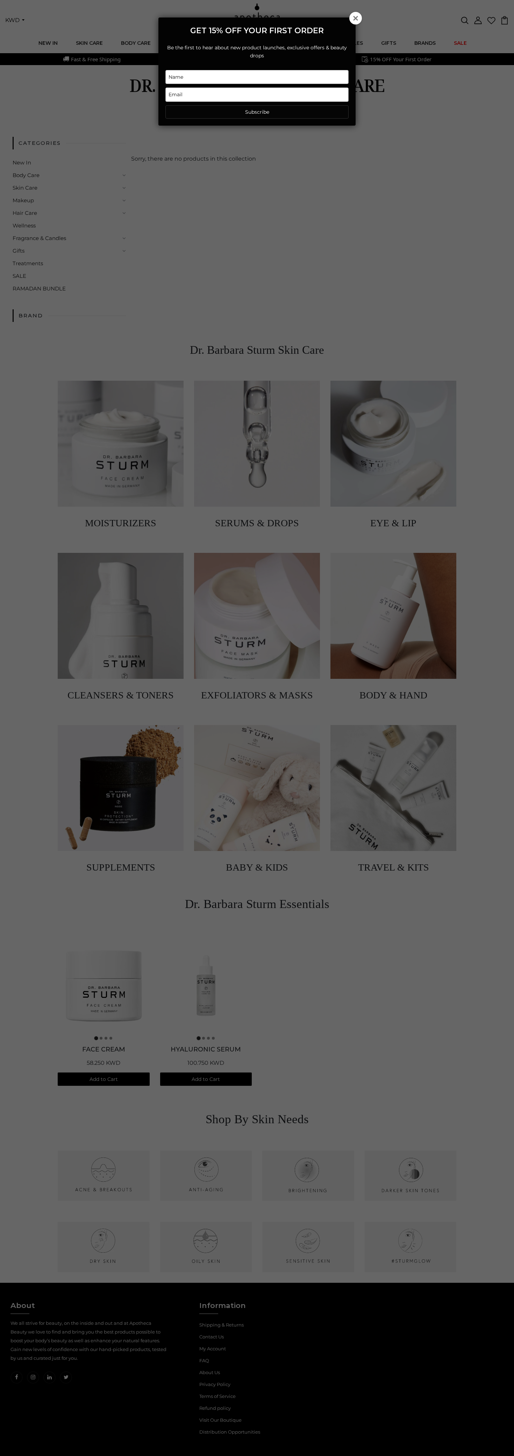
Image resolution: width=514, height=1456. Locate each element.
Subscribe (257, 112)
